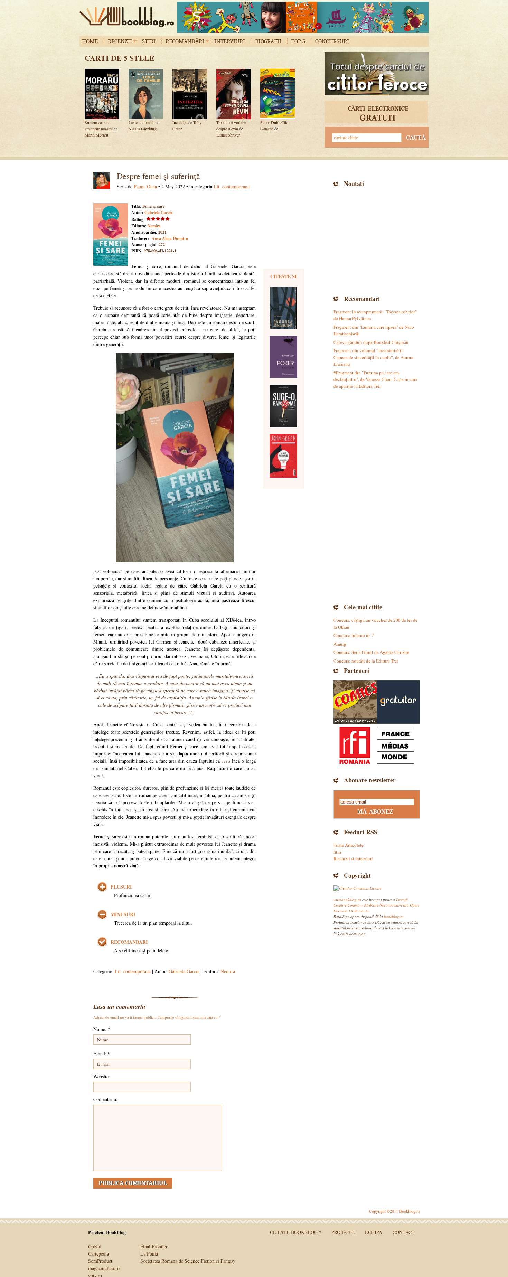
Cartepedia (98, 1253)
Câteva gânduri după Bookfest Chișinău (370, 342)
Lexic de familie (141, 122)
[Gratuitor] (398, 702)
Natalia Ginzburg (143, 128)
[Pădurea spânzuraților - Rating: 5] (283, 308)
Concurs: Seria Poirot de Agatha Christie (371, 652)
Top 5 (298, 41)
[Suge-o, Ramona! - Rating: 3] (283, 406)
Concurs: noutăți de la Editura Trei (365, 661)
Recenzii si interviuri (353, 858)
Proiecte (343, 1232)
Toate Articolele (348, 845)
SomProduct (100, 1261)
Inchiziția (179, 122)
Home (90, 41)
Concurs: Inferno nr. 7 (353, 635)
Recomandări (185, 41)
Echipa (373, 1232)
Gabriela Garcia (158, 212)
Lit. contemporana (232, 186)
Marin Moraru (96, 135)
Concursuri (332, 41)
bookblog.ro (128, 17)
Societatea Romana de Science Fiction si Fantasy (187, 1261)
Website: (101, 1076)
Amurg (339, 644)
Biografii (268, 41)
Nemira (154, 226)
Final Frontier (154, 1246)
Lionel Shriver (228, 135)
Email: (101, 1053)
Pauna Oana (145, 186)
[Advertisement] (376, 240)
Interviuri (229, 41)
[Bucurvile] (303, 17)
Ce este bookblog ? (295, 1232)
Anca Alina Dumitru (170, 238)
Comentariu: (105, 1099)
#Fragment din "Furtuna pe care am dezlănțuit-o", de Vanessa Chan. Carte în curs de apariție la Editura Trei (375, 379)
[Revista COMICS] (355, 702)
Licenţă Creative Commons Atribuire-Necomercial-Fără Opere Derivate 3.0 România (376, 905)
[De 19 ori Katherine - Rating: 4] (283, 455)
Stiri (337, 852)
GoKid (94, 1246)
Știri (149, 41)
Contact (404, 1232)
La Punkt (149, 1253)
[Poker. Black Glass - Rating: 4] (283, 357)
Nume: (101, 1029)
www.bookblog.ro (347, 899)
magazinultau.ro (104, 1268)
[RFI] (376, 745)
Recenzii (120, 41)
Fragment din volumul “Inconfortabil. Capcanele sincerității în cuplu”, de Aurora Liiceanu (373, 357)
